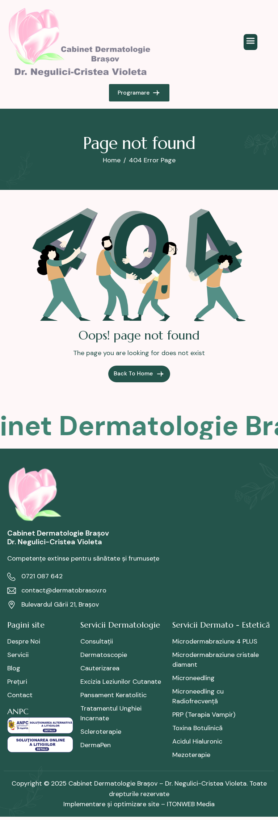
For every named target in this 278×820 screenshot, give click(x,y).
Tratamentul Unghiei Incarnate (111, 713)
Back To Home (134, 373)
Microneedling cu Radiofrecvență (198, 696)
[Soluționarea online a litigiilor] (40, 743)
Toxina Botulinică (197, 728)
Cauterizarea (99, 668)
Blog (13, 668)
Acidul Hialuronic (197, 741)
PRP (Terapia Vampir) (203, 714)
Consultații (96, 641)
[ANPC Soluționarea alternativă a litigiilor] (40, 724)
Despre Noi (23, 641)
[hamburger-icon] (250, 42)
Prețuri (17, 681)
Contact (20, 695)
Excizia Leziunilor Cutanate (120, 681)
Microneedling (193, 678)
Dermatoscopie (103, 654)
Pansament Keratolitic (113, 695)
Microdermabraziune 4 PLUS (214, 641)
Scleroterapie (100, 731)
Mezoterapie (191, 754)
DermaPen (95, 745)
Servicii (18, 654)
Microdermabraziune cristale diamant (215, 659)
